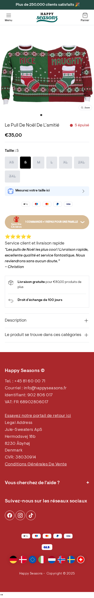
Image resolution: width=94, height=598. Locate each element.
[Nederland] (52, 559)
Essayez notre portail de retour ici (38, 416)
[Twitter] (30, 515)
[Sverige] (71, 559)
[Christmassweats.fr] (47, 17)
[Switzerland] (81, 559)
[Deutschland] (13, 559)
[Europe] (32, 559)
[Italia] (42, 559)
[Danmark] (23, 559)
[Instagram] (9, 515)
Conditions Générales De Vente (36, 464)
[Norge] (61, 559)
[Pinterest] (20, 515)
